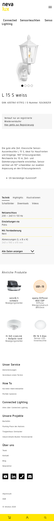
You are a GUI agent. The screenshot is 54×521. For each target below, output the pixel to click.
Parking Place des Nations (13, 426)
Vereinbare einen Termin (13, 375)
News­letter (7, 466)
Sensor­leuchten (30, 20)
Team (5, 450)
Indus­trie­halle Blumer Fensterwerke (18, 437)
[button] (22, 86)
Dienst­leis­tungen (9, 370)
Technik (6, 197)
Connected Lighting (9, 22)
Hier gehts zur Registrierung (19, 124)
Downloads (23, 203)
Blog (4, 461)
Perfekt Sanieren (10, 394)
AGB (4, 499)
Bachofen (6, 421)
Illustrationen (33, 197)
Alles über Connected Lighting (15, 408)
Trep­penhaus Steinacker (12, 432)
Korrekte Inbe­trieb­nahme (13, 389)
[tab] (6, 198)
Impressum (7, 494)
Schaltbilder (8, 203)
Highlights (18, 197)
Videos (35, 203)
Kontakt (6, 456)
